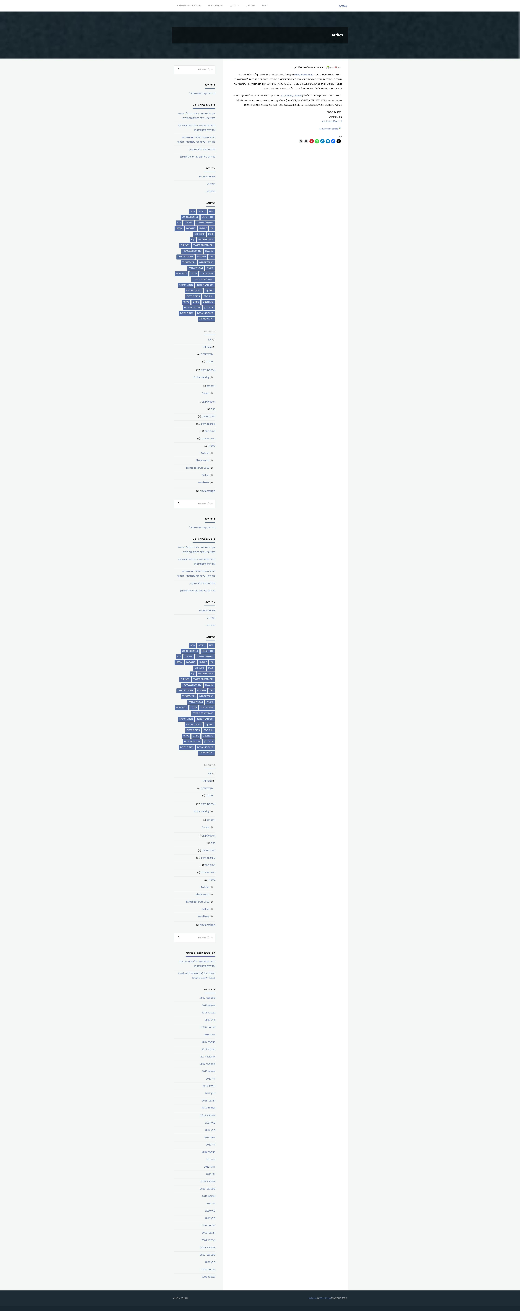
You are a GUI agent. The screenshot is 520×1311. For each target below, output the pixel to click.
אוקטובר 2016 (207, 1115)
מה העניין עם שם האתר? (189, 6)
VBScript (201, 257)
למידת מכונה (208, 416)
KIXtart (203, 228)
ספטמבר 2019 (207, 998)
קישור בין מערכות (205, 313)
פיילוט (186, 302)
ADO (192, 211)
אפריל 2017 (209, 1086)
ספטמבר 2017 (207, 1064)
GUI (179, 223)
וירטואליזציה (208, 402)
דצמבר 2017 (208, 1042)
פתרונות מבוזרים (192, 307)
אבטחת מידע (207, 273)
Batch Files (207, 217)
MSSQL (179, 228)
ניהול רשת (208, 296)
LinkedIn (297, 96)
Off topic (199, 234)
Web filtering (206, 262)
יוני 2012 (210, 1159)
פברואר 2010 (208, 1225)
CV (282, 96)
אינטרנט (211, 386)
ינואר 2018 (209, 1034)
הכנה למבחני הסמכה (203, 279)
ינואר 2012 (209, 1167)
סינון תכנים (208, 302)
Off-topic (207, 347)
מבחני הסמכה (186, 285)
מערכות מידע (208, 424)
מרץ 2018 (210, 1020)
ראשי (264, 6)
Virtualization (185, 257)
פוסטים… (234, 6)
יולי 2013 (210, 1145)
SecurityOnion (205, 239)
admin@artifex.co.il (331, 121)
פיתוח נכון (208, 307)
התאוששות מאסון (205, 285)
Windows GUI (196, 268)
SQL (192, 239)
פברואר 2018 (208, 1027)
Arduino (205, 453)
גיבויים (194, 273)
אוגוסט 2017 (208, 1071)
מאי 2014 (210, 1123)
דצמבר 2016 (208, 1101)
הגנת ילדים (181, 273)
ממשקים (209, 290)
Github (288, 96)
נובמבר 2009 (208, 1240)
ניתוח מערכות (193, 296)
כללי (213, 409)
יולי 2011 (210, 1174)
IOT (210, 340)
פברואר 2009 (208, 1269)
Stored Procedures (203, 245)
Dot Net (189, 223)
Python (205, 475)
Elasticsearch (202, 460)
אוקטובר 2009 (207, 1247)
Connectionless (205, 223)
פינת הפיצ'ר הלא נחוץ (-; (202, 149)
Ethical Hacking (201, 377)
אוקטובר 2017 (207, 1057)
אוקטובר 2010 (207, 1181)
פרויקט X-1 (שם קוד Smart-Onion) (197, 157)
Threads (185, 245)
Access (201, 211)
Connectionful (190, 217)
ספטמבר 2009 (207, 1255)
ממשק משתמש (193, 290)
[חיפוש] (178, 69)
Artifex (343, 5)
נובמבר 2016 (208, 1108)
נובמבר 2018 (208, 1013)
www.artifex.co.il (303, 75)
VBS (211, 257)
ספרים (196, 302)
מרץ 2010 (210, 1218)
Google (205, 393)
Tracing (209, 251)
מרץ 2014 (210, 1130)
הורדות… (250, 6)
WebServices (188, 262)
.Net (211, 211)
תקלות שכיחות (206, 319)
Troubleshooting (192, 251)
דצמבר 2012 (208, 1152)
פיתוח (212, 446)
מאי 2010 (210, 1211)
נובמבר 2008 (208, 1277)
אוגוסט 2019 (208, 1005)
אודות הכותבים (215, 6)
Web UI (210, 268)
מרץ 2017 (210, 1093)
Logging (190, 228)
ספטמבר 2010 (207, 1189)
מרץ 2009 (210, 1262)
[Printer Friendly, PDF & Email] (333, 68)
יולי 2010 (210, 1203)
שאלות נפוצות (186, 313)
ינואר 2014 (209, 1137)
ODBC (210, 234)
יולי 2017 (210, 1079)
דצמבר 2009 (208, 1233)
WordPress (203, 482)
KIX (211, 228)
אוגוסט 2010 (208, 1196)
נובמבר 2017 (208, 1049)
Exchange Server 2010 (197, 468)
